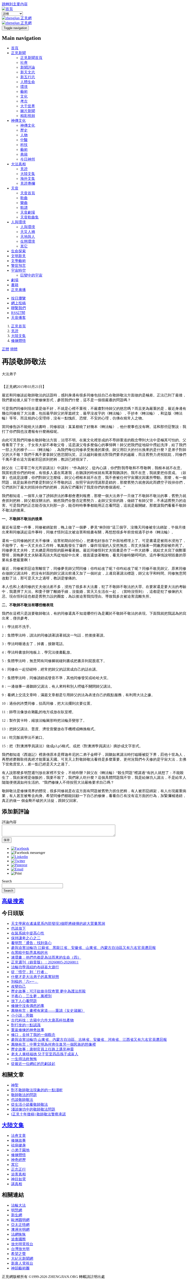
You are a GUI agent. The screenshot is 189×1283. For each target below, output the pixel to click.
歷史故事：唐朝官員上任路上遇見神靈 (42, 1049)
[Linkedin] (19, 857)
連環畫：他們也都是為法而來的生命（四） (46, 957)
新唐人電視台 (22, 1263)
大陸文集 (27, 174)
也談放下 (18, 928)
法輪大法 (18, 1205)
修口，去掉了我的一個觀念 (33, 1035)
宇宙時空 (18, 270)
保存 (7, 840)
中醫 (24, 140)
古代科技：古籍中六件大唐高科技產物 (42, 1020)
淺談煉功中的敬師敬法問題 (33, 1109)
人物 (24, 135)
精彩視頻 (27, 116)
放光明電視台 (22, 1244)
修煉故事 (18, 1140)
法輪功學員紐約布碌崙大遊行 (35, 967)
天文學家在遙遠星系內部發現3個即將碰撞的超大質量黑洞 (58, 923)
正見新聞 (18, 53)
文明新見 (18, 256)
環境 (24, 87)
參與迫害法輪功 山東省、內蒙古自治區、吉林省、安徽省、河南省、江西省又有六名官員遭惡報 (89, 1040)
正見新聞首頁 (31, 58)
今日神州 (27, 159)
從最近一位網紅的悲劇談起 (33, 1064)
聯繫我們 (18, 308)
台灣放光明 (20, 1249)
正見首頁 (18, 326)
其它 (24, 246)
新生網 (16, 1215)
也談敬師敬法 (22, 1100)
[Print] (16, 873)
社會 (24, 62)
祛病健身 (18, 1145)
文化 (24, 96)
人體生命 (27, 82)
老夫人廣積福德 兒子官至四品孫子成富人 (44, 1054)
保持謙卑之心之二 (26, 938)
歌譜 (24, 207)
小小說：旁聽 (22, 1015)
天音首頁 (27, 193)
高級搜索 (13, 901)
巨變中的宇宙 (31, 275)
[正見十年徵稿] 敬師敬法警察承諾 (38, 1114)
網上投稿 (18, 303)
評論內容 (9, 822)
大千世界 (27, 106)
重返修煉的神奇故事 (27, 1030)
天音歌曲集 (29, 217)
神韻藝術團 (20, 1268)
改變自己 (18, 986)
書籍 (14, 285)
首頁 (14, 48)
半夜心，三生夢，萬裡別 (31, 996)
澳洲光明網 (20, 1229)
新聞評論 (27, 67)
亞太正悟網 (20, 1225)
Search (7, 881)
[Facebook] (20, 848)
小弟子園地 (20, 1150)
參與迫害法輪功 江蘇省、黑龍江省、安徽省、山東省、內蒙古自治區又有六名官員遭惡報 (83, 948)
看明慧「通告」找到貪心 (31, 943)
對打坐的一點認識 (26, 1025)
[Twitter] (18, 861)
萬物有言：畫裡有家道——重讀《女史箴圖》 (48, 1010)
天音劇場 (27, 212)
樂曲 (24, 203)
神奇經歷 (18, 1160)
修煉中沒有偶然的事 (27, 1006)
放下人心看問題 (24, 1001)
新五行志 (27, 77)
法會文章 (18, 1136)
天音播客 (18, 318)
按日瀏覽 (18, 298)
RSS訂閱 (18, 313)
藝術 (24, 91)
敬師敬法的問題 (24, 1095)
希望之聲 (18, 1254)
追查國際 (18, 1239)
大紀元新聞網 (22, 1258)
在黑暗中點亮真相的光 (29, 952)
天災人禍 (27, 232)
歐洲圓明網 (20, 1220)
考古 (24, 101)
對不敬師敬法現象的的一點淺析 (37, 1090)
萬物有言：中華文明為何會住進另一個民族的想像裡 (53, 1044)
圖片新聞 (27, 111)
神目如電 (18, 1179)
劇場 (14, 280)
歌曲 (24, 198)
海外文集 (27, 178)
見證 (24, 169)
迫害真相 (18, 1174)
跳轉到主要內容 (15, 4)
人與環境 (18, 222)
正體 (5, 349)
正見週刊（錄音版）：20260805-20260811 (45, 962)
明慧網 (16, 1210)
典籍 (24, 154)
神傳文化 (18, 120)
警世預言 (18, 266)
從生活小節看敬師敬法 (29, 1104)
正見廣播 (18, 290)
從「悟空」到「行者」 (29, 972)
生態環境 (27, 241)
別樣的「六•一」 (24, 981)
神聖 (14, 1085)
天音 (14, 188)
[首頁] (7, 9)
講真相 (16, 1184)
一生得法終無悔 (24, 1059)
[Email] (17, 869)
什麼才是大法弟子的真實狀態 (35, 977)
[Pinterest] (19, 865)
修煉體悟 (18, 341)
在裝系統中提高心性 (27, 933)
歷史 (24, 130)
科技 (24, 145)
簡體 (14, 349)
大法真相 (18, 164)
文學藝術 (18, 261)
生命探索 (18, 251)
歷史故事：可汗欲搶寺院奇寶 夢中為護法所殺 (48, 991)
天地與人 (27, 237)
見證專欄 (27, 183)
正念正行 (18, 1169)
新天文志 (27, 72)
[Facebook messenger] (28, 853)
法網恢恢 (18, 1234)
